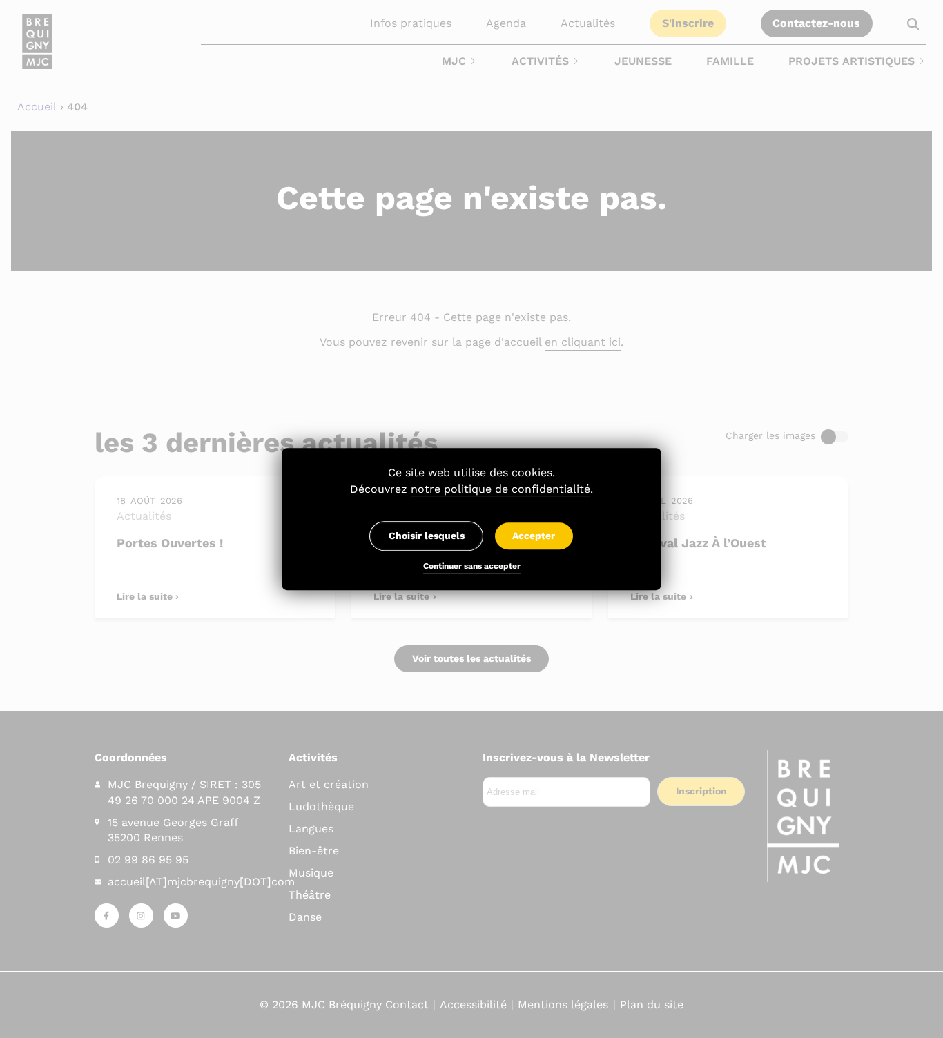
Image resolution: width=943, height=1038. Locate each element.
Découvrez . (471, 489)
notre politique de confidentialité (500, 489)
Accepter (533, 535)
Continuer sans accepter (472, 566)
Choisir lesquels (427, 535)
